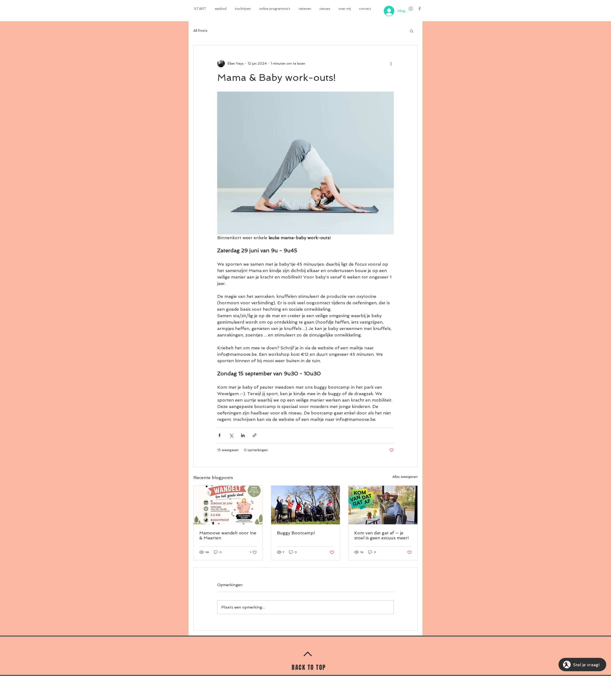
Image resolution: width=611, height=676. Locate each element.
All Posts (200, 30)
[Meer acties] (391, 63)
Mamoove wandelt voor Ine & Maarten (227, 535)
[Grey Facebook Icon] (419, 8)
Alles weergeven (405, 477)
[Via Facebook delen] (219, 435)
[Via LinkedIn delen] (243, 435)
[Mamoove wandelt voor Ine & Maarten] (228, 505)
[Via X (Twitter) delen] (231, 435)
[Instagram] (410, 8)
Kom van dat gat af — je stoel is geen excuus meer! (381, 535)
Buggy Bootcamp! (296, 532)
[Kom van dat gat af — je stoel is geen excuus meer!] (382, 505)
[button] (221, 8)
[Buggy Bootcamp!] (305, 505)
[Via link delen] (254, 435)
